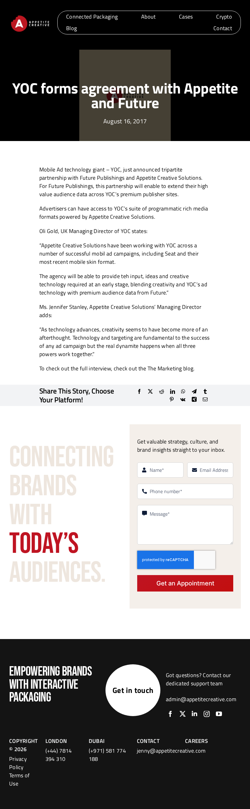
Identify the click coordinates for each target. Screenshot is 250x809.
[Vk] (182, 399)
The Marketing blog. (171, 368)
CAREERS (196, 741)
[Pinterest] (171, 399)
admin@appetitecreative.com (201, 699)
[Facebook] (139, 391)
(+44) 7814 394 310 (58, 755)
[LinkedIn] (172, 391)
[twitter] (183, 714)
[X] (150, 391)
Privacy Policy (18, 763)
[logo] (30, 16)
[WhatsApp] (183, 391)
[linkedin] (194, 714)
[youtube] (219, 714)
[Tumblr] (205, 391)
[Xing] (194, 399)
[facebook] (170, 714)
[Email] (205, 399)
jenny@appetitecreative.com (171, 751)
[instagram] (207, 714)
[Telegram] (194, 391)
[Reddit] (161, 391)
